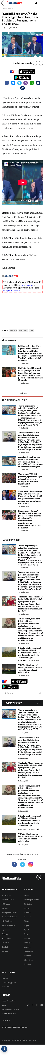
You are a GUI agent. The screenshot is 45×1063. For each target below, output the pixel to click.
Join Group (27, 284)
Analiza (27, 947)
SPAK (31, 330)
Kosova (27, 921)
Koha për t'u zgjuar (9, 912)
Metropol (28, 942)
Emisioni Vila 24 (8, 899)
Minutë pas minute (31, 899)
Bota (26, 934)
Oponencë (6, 930)
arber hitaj (13, 330)
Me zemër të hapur (9, 917)
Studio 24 (5, 942)
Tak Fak (5, 947)
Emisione (28, 964)
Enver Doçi (23, 660)
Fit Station (6, 904)
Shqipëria (28, 904)
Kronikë (27, 912)
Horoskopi (28, 960)
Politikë (27, 908)
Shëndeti (27, 955)
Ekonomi (27, 917)
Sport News (6, 938)
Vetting (5, 951)
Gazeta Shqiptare (9, 982)
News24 (5, 978)
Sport (26, 930)
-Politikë (10, 9)
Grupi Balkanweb (11, 290)
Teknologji (28, 951)
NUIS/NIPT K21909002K (11, 1009)
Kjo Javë (5, 908)
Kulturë (27, 938)
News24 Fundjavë (8, 925)
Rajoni (26, 925)
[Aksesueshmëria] (4, 1049)
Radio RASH (6, 987)
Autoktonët (6, 895)
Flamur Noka (23, 330)
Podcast (5, 934)
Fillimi (4, 9)
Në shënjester (7, 921)
